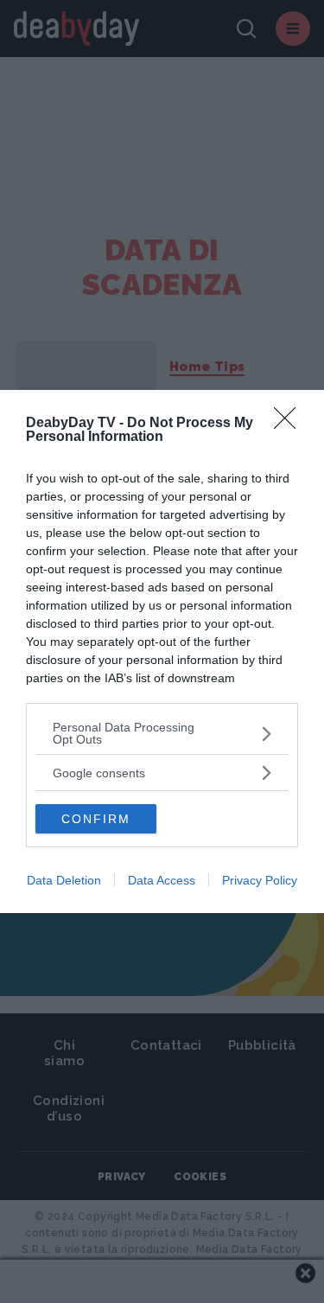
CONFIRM (95, 819)
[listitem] (162, 733)
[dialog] (162, 651)
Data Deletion (64, 880)
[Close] (290, 423)
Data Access (161, 880)
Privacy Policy (259, 880)
